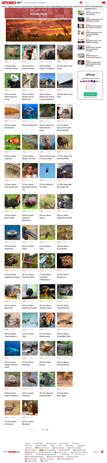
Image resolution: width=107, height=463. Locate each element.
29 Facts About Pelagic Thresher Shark (11, 364)
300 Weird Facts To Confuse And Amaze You (93, 56)
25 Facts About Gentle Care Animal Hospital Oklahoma (46, 96)
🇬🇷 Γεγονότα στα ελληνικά (79, 452)
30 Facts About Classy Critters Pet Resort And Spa (64, 127)
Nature (38, 10)
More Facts (28, 448)
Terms (60, 445)
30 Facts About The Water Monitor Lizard (46, 127)
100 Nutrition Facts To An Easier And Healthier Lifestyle (94, 34)
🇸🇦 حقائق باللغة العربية (61, 452)
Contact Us (75, 443)
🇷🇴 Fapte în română (30, 459)
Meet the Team (51, 443)
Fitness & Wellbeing (56, 6)
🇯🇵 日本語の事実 (64, 454)
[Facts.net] (12, 2)
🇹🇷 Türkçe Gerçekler (31, 461)
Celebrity (10, 6)
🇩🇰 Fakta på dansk (64, 450)
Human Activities (78, 6)
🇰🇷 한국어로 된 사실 (79, 454)
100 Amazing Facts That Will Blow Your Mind (93, 41)
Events (47, 6)
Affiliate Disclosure (41, 445)
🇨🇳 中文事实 (44, 461)
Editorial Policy (38, 443)
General (65, 6)
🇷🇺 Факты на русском (47, 459)
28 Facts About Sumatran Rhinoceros (28, 217)
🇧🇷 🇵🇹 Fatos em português (47, 450)
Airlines (4, 6)
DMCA (52, 445)
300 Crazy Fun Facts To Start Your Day (93, 13)
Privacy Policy (69, 445)
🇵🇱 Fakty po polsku (72, 456)
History (70, 6)
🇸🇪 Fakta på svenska (79, 450)
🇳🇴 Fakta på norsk (30, 452)
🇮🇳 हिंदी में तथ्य (28, 454)
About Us (27, 443)
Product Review (64, 443)
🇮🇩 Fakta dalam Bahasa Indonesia (46, 454)
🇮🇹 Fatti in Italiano (30, 450)
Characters (17, 6)
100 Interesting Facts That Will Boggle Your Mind (94, 20)
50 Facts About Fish (29, 125)
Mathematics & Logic (96, 6)
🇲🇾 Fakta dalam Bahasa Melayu (34, 456)
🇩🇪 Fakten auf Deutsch (42, 448)
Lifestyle (87, 6)
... (104, 6)
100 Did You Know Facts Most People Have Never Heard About (93, 64)
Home (32, 10)
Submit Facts (81, 445)
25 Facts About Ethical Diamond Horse (11, 96)
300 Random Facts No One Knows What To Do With (94, 26)
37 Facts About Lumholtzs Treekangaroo (45, 277)
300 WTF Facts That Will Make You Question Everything (93, 49)
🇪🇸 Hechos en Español (74, 448)
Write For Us (28, 445)
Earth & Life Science (38, 6)
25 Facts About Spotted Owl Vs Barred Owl (28, 96)
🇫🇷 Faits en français (58, 448)
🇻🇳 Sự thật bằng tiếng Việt (65, 459)
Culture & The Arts (27, 6)
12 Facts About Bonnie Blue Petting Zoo (29, 186)
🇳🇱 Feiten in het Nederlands (55, 456)
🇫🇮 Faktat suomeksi (45, 452)
